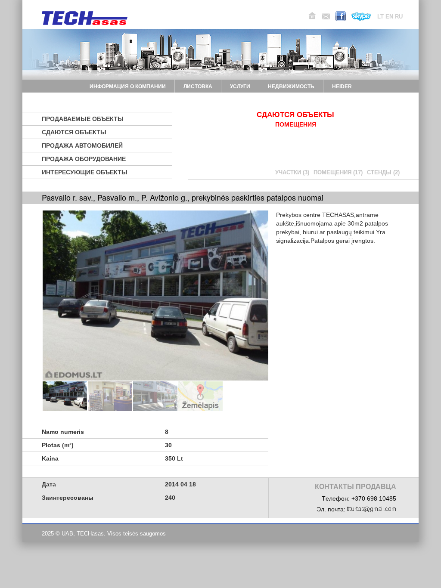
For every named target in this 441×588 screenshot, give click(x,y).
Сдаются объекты (74, 132)
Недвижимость (291, 87)
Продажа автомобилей (82, 145)
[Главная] (84, 18)
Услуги (240, 87)
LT (380, 16)
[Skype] (361, 16)
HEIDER (342, 87)
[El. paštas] (326, 16)
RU (399, 16)
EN (389, 16)
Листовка (197, 87)
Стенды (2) (383, 172)
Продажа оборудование (84, 158)
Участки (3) (292, 172)
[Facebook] (340, 16)
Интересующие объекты (84, 172)
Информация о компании (128, 87)
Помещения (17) (338, 172)
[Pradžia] (312, 15)
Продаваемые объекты (83, 118)
